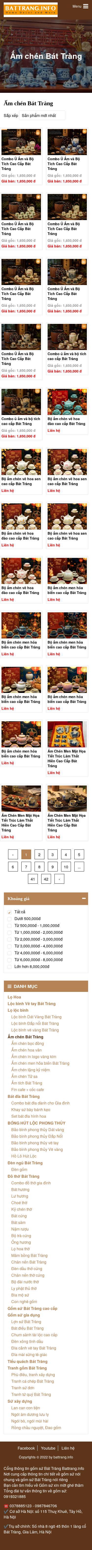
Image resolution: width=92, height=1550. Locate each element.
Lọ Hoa (14, 997)
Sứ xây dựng (20, 1401)
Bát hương (20, 1189)
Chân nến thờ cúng (27, 1275)
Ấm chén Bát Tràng (25, 1037)
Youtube (48, 1448)
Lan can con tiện (25, 1408)
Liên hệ (68, 1448)
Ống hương (21, 1242)
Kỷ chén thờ (21, 1209)
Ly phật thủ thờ (24, 1288)
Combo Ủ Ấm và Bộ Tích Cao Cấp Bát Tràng (17, 160)
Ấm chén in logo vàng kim (33, 1056)
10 (66, 867)
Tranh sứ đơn (22, 1388)
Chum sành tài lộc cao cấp (34, 1335)
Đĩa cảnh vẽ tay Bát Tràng (33, 1348)
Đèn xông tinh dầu (27, 1341)
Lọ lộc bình (18, 1010)
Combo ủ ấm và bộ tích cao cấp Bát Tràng (67, 355)
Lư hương (19, 1196)
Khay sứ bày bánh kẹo (30, 1109)
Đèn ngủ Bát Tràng (25, 1163)
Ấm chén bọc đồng (27, 1043)
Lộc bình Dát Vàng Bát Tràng (36, 1016)
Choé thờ (19, 1202)
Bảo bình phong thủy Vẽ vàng (37, 1149)
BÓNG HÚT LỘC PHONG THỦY (37, 1123)
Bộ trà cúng (21, 1235)
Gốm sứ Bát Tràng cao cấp (32, 1308)
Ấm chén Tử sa (24, 1076)
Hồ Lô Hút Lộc (23, 1156)
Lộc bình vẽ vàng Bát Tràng (35, 1030)
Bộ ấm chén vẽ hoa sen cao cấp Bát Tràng (21, 480)
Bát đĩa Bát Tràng (24, 1096)
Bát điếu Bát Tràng (27, 1328)
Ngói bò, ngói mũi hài (29, 1421)
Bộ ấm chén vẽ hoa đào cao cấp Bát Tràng (66, 420)
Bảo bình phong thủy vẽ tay (35, 1143)
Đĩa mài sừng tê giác (29, 1354)
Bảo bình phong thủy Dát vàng (37, 1129)
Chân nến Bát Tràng (28, 1262)
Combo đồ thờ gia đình (31, 1183)
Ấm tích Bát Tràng (26, 1083)
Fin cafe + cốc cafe (27, 1089)
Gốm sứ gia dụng (24, 1315)
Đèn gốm (19, 1169)
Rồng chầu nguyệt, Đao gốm (36, 1427)
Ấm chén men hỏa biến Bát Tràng (40, 1063)
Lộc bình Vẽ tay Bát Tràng (32, 1003)
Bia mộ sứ (20, 1295)
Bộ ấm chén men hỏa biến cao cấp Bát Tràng (67, 589)
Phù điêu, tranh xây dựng (33, 1374)
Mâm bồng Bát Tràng (29, 1255)
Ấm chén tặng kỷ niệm (30, 1069)
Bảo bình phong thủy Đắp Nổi (37, 1136)
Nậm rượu (20, 1229)
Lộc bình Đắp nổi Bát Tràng (35, 1023)
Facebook (26, 1448)
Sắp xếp (11, 115)
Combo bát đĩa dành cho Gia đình (40, 1103)
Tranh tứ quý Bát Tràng (31, 1394)
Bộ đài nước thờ (25, 1282)
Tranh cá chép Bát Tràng (32, 1381)
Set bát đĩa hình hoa (28, 1116)
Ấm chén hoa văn (26, 1050)
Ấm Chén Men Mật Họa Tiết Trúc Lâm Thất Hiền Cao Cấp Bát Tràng (67, 753)
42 (46, 879)
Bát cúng (19, 1216)
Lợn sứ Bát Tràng (26, 1321)
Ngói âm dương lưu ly (30, 1414)
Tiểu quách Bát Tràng (28, 1361)
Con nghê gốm (24, 1301)
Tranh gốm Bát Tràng (27, 1368)
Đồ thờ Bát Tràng (23, 1176)
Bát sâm (18, 1222)
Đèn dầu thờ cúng (26, 1268)
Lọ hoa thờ (20, 1249)
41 (33, 879)
